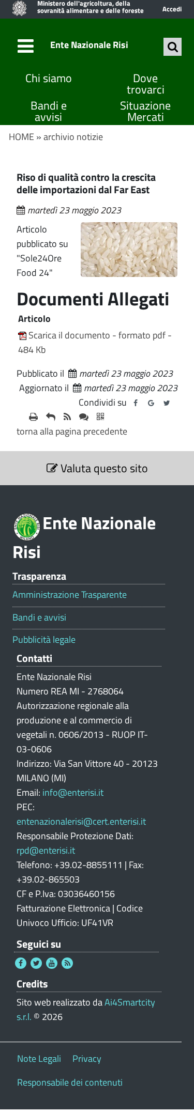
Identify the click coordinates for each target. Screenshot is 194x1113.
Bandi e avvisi (49, 111)
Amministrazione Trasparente (69, 594)
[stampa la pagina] (33, 417)
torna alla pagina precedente (72, 431)
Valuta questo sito (103, 468)
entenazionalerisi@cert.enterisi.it (81, 821)
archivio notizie (73, 137)
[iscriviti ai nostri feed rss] (67, 417)
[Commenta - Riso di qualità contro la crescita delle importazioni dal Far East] (84, 417)
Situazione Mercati (145, 111)
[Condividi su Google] (151, 403)
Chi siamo (48, 78)
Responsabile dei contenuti (70, 1082)
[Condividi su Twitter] (166, 403)
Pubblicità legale (44, 639)
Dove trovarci (146, 84)
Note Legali (39, 1058)
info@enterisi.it (72, 792)
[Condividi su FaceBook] (135, 403)
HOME (21, 137)
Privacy (86, 1058)
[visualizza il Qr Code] (100, 417)
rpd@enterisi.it (46, 850)
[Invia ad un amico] (50, 417)
